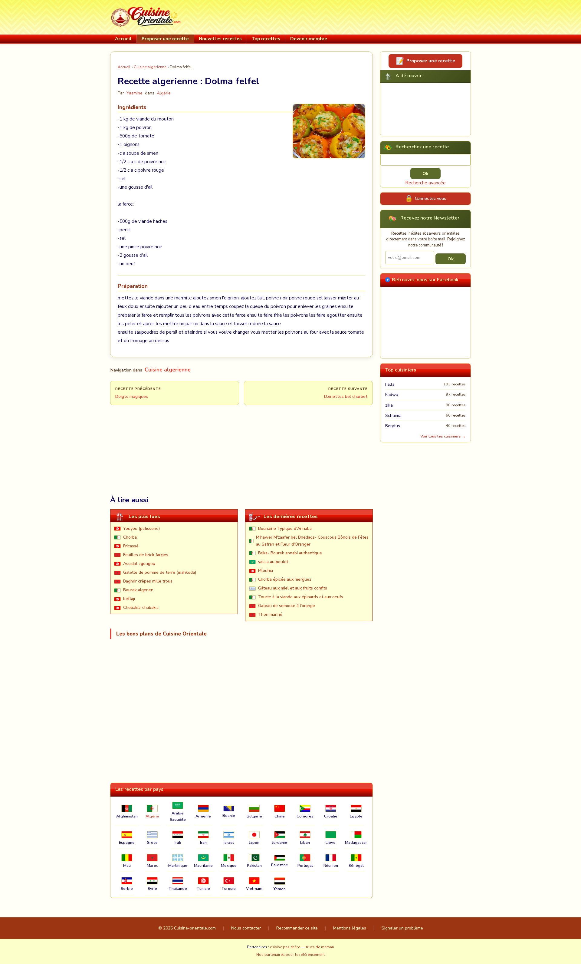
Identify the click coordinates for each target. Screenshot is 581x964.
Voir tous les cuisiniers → (443, 436)
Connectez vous (430, 198)
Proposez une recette (430, 61)
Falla (390, 384)
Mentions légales (349, 928)
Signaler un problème (402, 928)
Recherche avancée (425, 183)
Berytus (392, 426)
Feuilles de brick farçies (145, 555)
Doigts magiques (131, 396)
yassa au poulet (273, 562)
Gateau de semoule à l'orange (286, 606)
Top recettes (266, 39)
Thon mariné (270, 614)
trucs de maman (320, 947)
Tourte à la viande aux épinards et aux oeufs (300, 597)
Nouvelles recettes (220, 39)
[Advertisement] (361, 16)
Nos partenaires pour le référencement (290, 954)
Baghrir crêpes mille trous (147, 581)
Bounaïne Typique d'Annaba (285, 528)
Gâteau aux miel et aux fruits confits (292, 588)
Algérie (164, 93)
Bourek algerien (138, 590)
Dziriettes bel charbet (346, 396)
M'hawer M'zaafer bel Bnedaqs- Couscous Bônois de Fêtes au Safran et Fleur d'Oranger (312, 540)
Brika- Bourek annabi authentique (290, 553)
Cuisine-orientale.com (195, 928)
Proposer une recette (165, 39)
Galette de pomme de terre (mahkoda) (159, 572)
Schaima (393, 415)
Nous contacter (246, 928)
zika (389, 405)
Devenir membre (308, 39)
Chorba (130, 537)
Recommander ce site (297, 928)
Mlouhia (265, 570)
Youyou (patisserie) (141, 528)
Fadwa (391, 395)
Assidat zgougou (139, 563)
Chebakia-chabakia (141, 607)
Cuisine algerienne (150, 67)
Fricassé (131, 546)
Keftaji (129, 599)
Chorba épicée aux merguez (284, 579)
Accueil (123, 39)
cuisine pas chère (285, 947)
